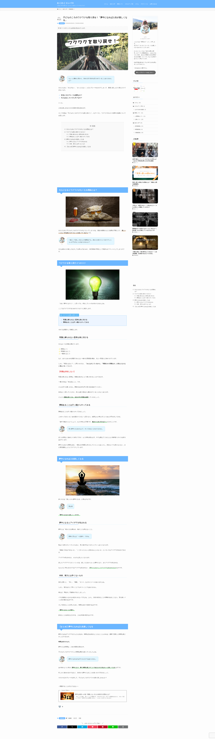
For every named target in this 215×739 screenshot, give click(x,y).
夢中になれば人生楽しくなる (75, 139)
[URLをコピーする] (123, 726)
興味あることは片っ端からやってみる (80, 136)
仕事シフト (139, 119)
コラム (137, 102)
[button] (62, 726)
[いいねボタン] (59, 706)
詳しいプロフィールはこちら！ (145, 72)
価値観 (69, 718)
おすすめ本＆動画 (140, 109)
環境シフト (138, 113)
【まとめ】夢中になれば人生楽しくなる (79, 146)
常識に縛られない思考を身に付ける (79, 134)
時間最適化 (139, 129)
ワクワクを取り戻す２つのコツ (76, 132)
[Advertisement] (92, 168)
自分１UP (138, 123)
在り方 (75, 718)
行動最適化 (61, 23)
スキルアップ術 (139, 106)
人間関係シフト (140, 116)
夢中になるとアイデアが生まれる (78, 141)
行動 (80, 718)
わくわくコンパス (65, 3)
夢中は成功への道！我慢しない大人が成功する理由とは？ (92, 694)
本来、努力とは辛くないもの (77, 144)
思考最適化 (139, 126)
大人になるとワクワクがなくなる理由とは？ (80, 129)
